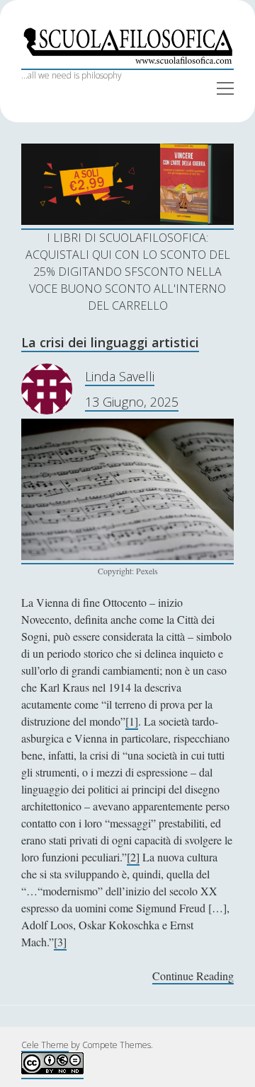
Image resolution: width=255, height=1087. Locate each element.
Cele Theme (45, 1045)
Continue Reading (193, 976)
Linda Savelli (119, 376)
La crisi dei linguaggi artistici (110, 342)
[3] (60, 941)
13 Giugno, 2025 (131, 401)
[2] (133, 856)
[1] (131, 721)
